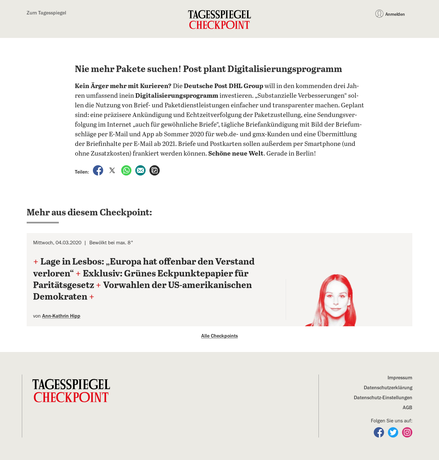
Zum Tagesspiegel (46, 12)
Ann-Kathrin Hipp (61, 316)
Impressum (400, 377)
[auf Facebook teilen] (98, 170)
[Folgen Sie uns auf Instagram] (407, 432)
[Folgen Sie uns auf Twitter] (393, 432)
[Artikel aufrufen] (154, 170)
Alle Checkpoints (219, 335)
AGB (407, 407)
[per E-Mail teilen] (141, 170)
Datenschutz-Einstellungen (383, 397)
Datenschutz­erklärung (388, 387)
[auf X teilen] (113, 170)
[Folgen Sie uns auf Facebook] (379, 432)
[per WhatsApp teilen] (127, 170)
